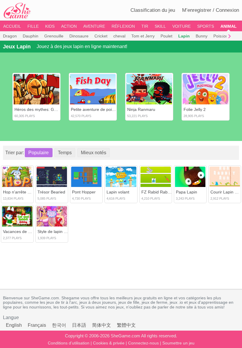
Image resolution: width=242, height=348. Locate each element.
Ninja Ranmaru (141, 109)
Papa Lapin (186, 192)
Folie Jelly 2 (195, 109)
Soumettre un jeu (178, 343)
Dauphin (30, 36)
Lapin (184, 36)
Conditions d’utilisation (68, 343)
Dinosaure (79, 36)
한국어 (59, 325)
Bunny (201, 36)
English (14, 325)
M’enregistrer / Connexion (210, 10)
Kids (50, 26)
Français (37, 325)
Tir (144, 26)
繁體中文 (126, 325)
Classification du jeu (152, 10)
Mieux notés (93, 152)
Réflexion (123, 26)
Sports (205, 26)
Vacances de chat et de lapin (30, 231)
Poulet (166, 36)
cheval (119, 36)
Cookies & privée (109, 343)
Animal (228, 26)
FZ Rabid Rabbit (156, 192)
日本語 (79, 325)
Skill (160, 26)
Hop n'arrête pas (18, 192)
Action (69, 26)
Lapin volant (118, 192)
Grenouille (53, 36)
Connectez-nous (143, 343)
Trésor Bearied (51, 192)
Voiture (181, 26)
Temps (65, 152)
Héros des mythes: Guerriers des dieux (51, 109)
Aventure (94, 26)
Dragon (10, 36)
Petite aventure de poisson (96, 109)
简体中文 (101, 325)
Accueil (12, 26)
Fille (33, 26)
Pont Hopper (84, 192)
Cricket (100, 36)
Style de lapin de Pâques (60, 231)
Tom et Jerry (143, 36)
